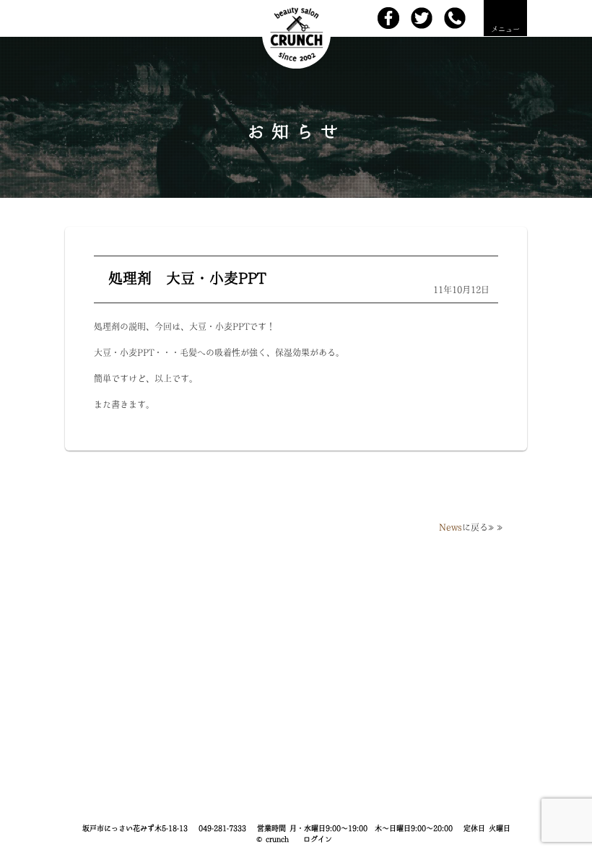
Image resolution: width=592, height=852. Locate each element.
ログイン (317, 839)
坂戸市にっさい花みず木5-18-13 (135, 828)
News (450, 527)
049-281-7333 (222, 828)
